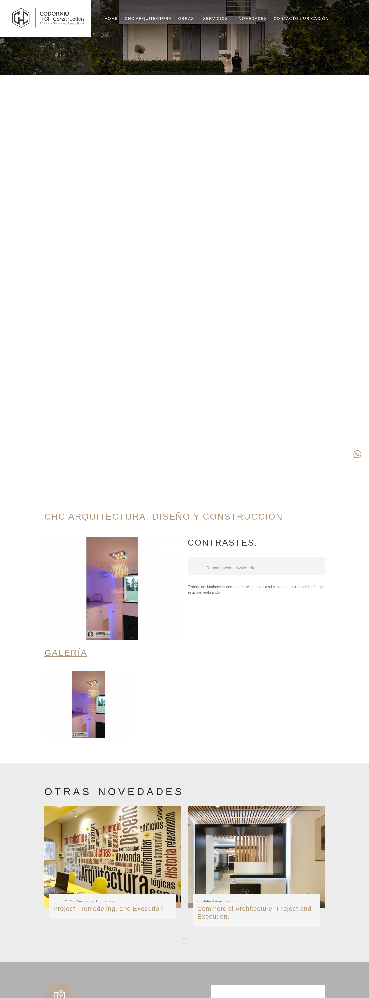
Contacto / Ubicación (301, 18)
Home (111, 18)
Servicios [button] (216, 18)
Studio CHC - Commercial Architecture (84, 901)
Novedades (253, 18)
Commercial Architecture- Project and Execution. (254, 912)
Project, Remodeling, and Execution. (109, 908)
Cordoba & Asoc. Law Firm (218, 901)
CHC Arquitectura (148, 18)
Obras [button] (186, 18)
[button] (184, 939)
